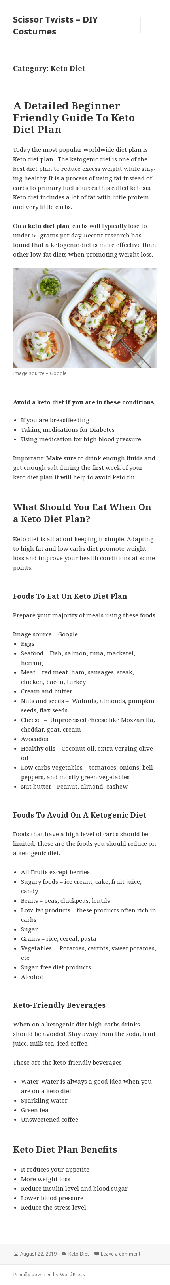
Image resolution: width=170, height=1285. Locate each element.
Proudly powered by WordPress (49, 1274)
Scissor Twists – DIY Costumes (55, 25)
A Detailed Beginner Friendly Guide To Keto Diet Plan (74, 117)
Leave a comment (120, 1254)
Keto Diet (78, 1254)
